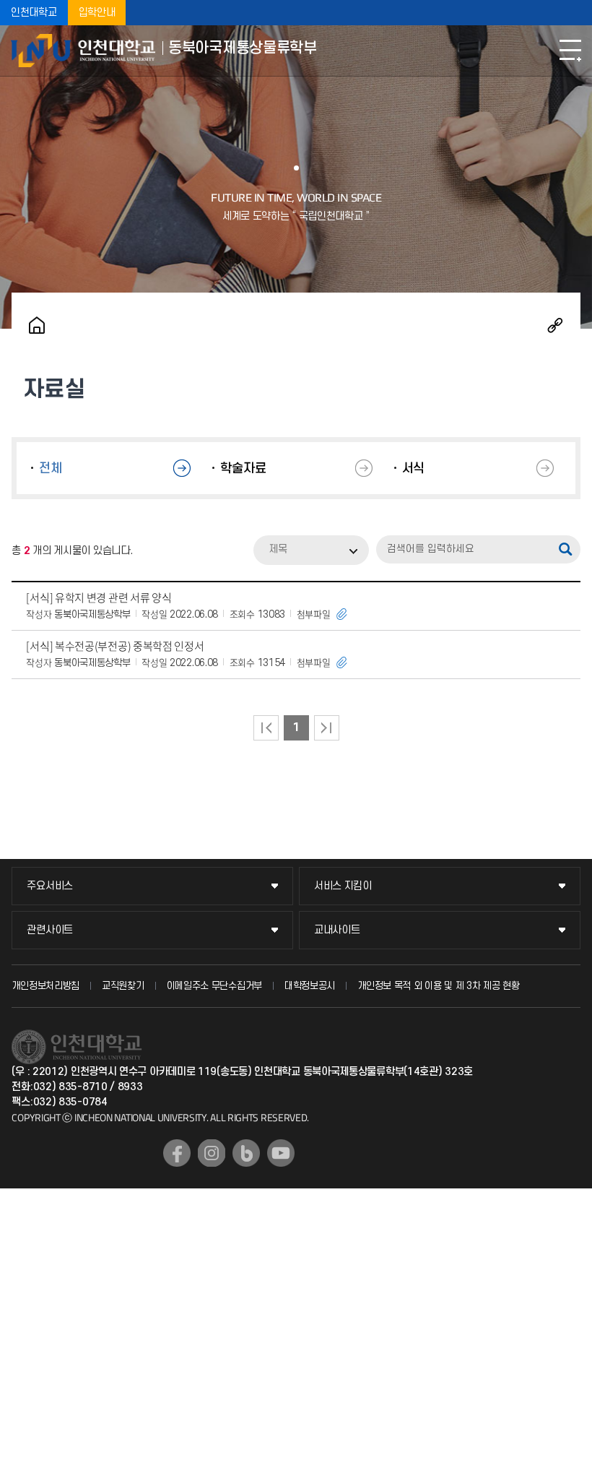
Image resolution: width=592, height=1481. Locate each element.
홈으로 (37, 325)
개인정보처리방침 (45, 985)
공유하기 (555, 325)
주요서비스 (50, 886)
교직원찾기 (123, 985)
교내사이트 (337, 930)
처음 (266, 727)
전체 (50, 468)
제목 (278, 549)
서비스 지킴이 (343, 886)
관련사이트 (50, 930)
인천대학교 (34, 13)
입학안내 (97, 13)
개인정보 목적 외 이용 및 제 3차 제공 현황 (438, 985)
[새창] (177, 1153)
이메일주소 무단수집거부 (214, 985)
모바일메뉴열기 (570, 50)
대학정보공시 (309, 985)
